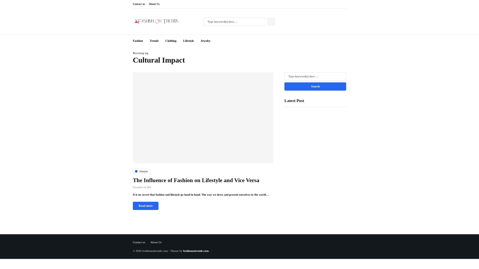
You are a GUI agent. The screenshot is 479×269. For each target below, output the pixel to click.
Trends (154, 40)
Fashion (138, 40)
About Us (154, 4)
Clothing (170, 40)
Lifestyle (188, 40)
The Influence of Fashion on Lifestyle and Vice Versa (196, 180)
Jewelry (205, 40)
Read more (146, 205)
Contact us (139, 4)
